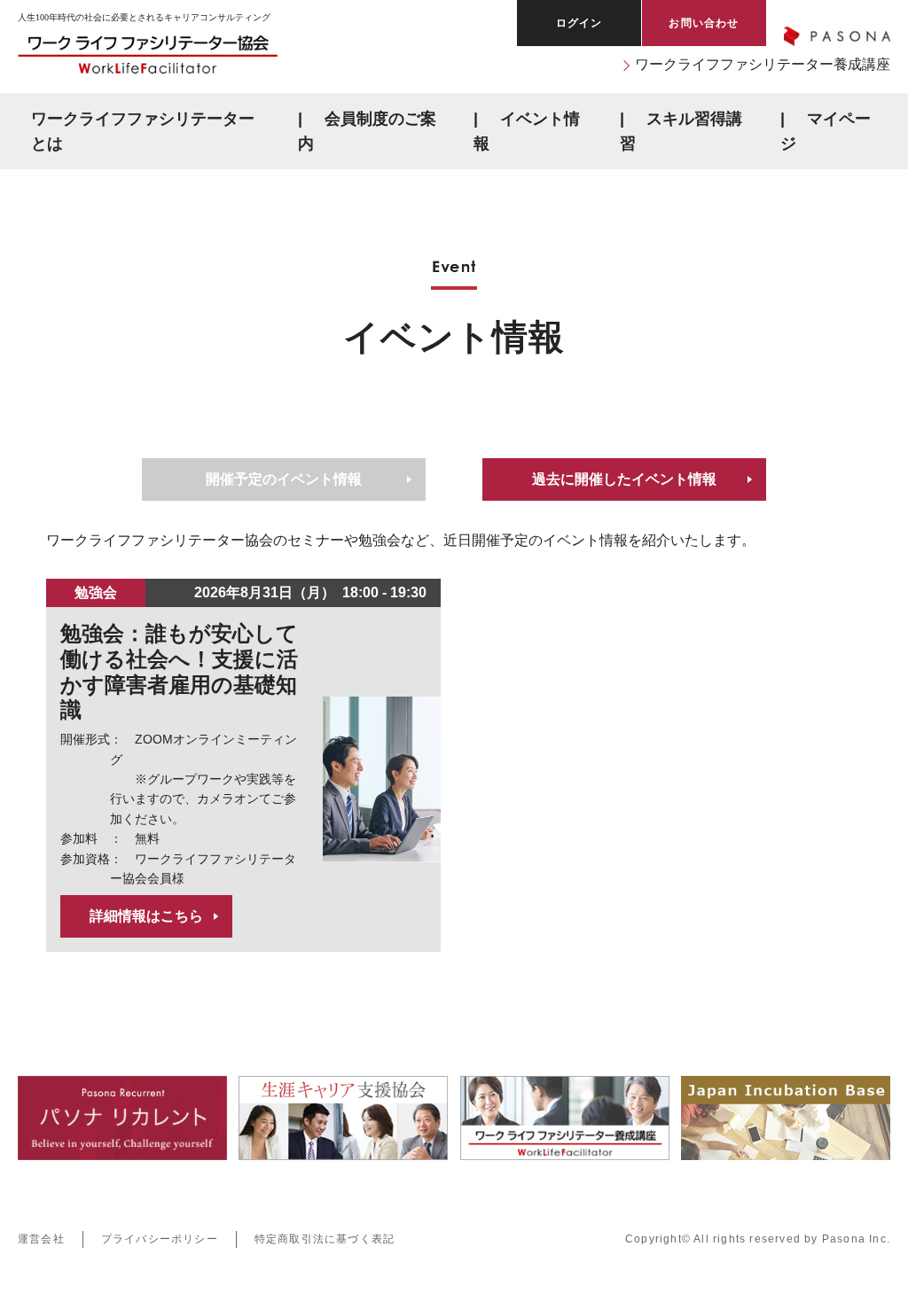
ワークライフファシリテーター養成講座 (762, 64)
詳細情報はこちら (146, 916)
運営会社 (41, 1239)
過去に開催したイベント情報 (624, 479)
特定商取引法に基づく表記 (324, 1239)
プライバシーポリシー (159, 1239)
